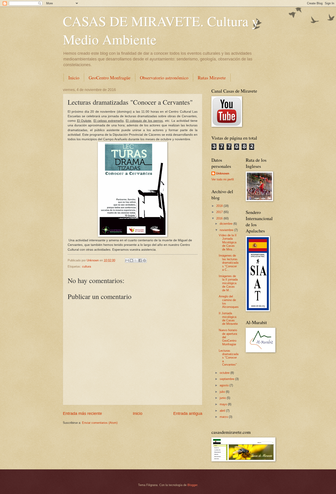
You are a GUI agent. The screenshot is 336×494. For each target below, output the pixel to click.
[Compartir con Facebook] (140, 260)
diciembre (226, 223)
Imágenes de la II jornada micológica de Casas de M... (228, 283)
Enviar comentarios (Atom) (99, 422)
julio (223, 391)
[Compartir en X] (135, 260)
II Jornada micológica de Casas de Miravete (228, 318)
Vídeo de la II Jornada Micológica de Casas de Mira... (228, 242)
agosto (224, 385)
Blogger (192, 485)
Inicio (73, 78)
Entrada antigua (187, 413)
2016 (220, 218)
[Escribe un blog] (131, 260)
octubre (225, 372)
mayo (224, 404)
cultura (86, 266)
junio (223, 398)
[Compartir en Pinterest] (144, 260)
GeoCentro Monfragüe (110, 78)
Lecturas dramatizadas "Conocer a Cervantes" (228, 358)
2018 (220, 206)
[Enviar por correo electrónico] (127, 260)
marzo (224, 417)
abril (223, 410)
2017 (220, 212)
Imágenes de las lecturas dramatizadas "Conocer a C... (228, 262)
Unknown (222, 173)
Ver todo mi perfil (222, 179)
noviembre (227, 230)
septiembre (227, 379)
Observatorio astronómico (164, 78)
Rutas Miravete (212, 78)
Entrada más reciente (82, 413)
